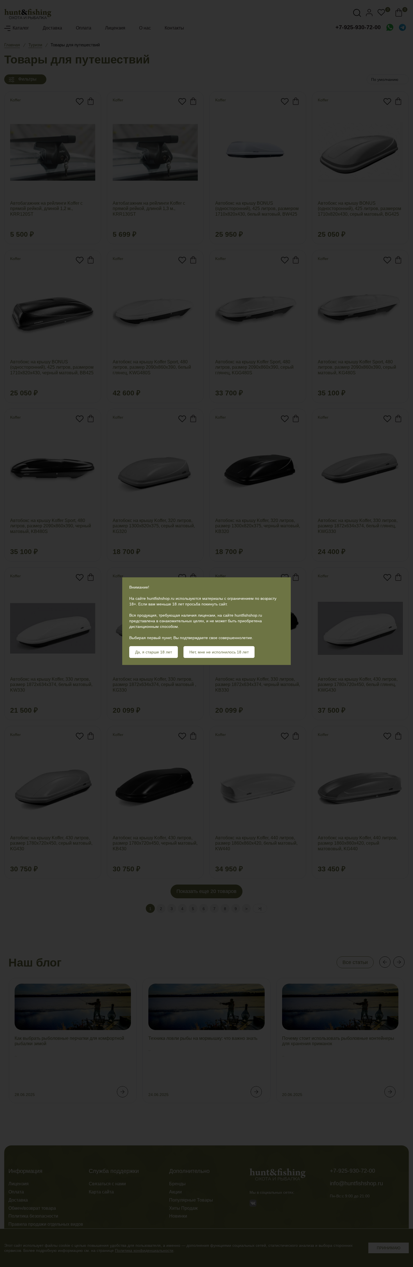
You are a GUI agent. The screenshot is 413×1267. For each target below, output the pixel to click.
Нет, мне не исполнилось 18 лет (219, 652)
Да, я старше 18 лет (153, 652)
